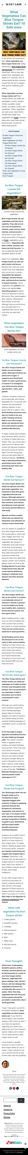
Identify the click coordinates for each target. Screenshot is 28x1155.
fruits (16, 117)
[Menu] (2, 4)
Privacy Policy (9, 1113)
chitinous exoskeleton (10, 899)
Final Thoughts (8, 176)
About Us (7, 1105)
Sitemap (7, 1117)
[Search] (21, 1100)
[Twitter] (17, 1088)
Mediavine (20, 1152)
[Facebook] (10, 1088)
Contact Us (8, 1109)
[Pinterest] (14, 1088)
